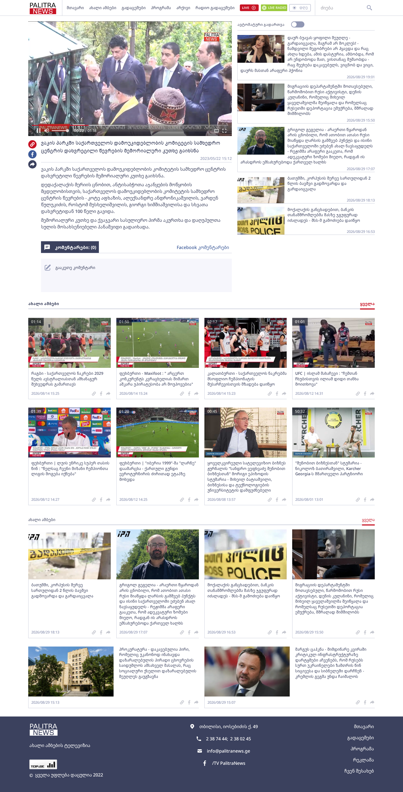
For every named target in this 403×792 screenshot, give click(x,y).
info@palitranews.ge (228, 751)
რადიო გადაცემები (215, 7)
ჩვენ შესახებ (359, 771)
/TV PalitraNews (228, 763)
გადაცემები (134, 7)
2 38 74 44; (217, 739)
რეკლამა (363, 760)
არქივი (183, 7)
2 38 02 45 (240, 739)
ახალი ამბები (102, 7)
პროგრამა (161, 7)
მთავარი (75, 7)
